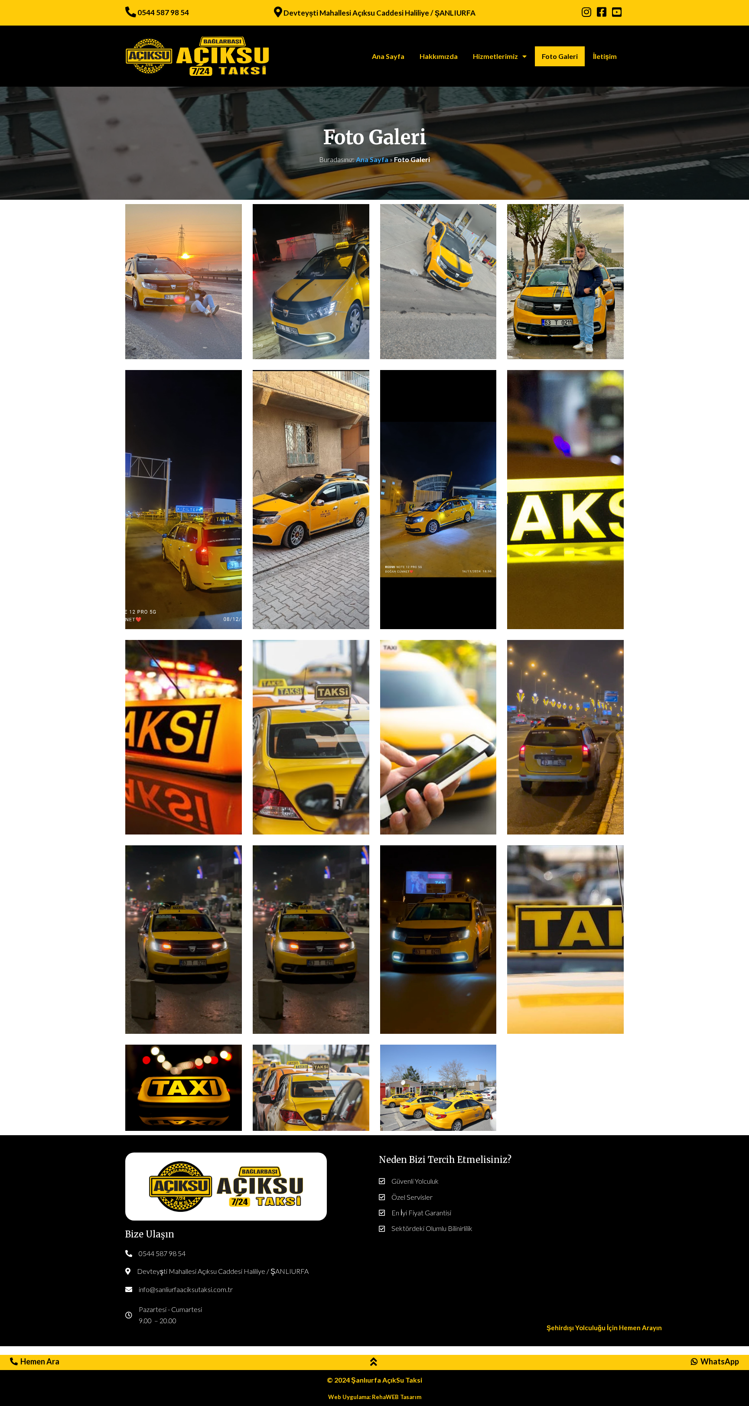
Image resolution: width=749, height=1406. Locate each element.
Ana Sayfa (372, 159)
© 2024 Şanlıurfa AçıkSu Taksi (374, 1380)
